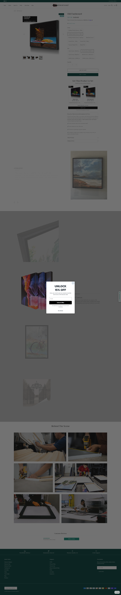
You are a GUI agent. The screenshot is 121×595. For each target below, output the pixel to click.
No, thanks (60, 310)
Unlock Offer (60, 303)
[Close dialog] (73, 283)
